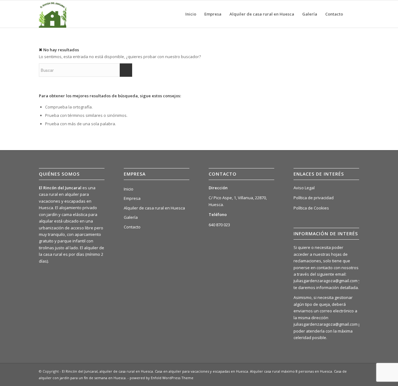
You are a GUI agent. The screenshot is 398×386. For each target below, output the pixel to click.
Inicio (128, 189)
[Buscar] (353, 14)
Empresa (132, 198)
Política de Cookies (311, 208)
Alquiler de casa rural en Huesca (154, 208)
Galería (131, 217)
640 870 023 (219, 224)
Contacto (132, 227)
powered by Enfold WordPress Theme (161, 377)
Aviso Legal (304, 188)
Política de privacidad (314, 197)
